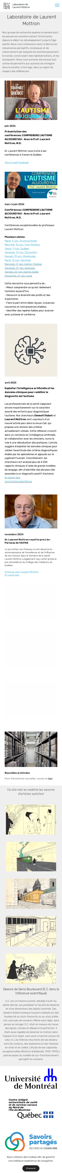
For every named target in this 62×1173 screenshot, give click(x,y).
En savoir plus (12, 477)
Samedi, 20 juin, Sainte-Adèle (22, 271)
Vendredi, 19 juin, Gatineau (20, 268)
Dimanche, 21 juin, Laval (18, 275)
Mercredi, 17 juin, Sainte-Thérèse (23, 264)
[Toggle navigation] (57, 5)
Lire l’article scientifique (18, 481)
